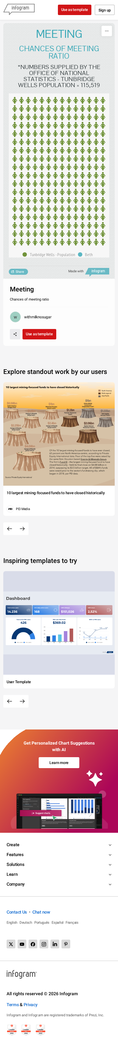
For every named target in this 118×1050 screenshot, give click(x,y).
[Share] (15, 334)
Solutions (15, 864)
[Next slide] (22, 528)
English (12, 922)
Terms (13, 1004)
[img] (59, 171)
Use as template (74, 9)
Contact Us (17, 912)
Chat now (41, 912)
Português (41, 922)
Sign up (105, 10)
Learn (12, 874)
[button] (50, 254)
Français (72, 922)
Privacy (31, 1004)
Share (20, 272)
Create (13, 844)
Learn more (59, 762)
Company (16, 884)
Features (15, 854)
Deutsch (25, 922)
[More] (107, 31)
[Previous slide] (9, 528)
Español (57, 922)
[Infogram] (19, 10)
